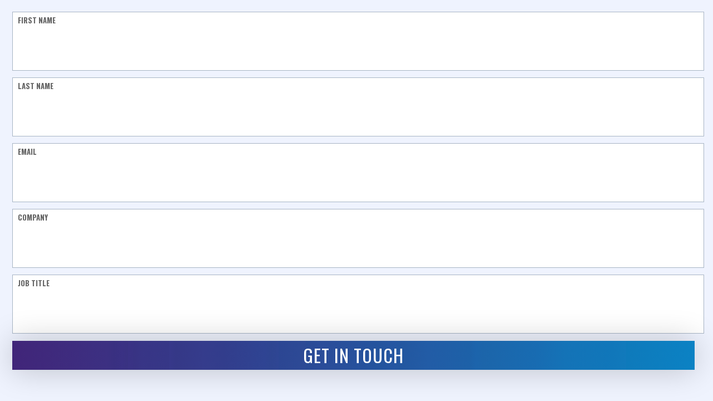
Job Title (34, 282)
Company (33, 217)
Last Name (35, 85)
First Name (37, 19)
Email (27, 151)
